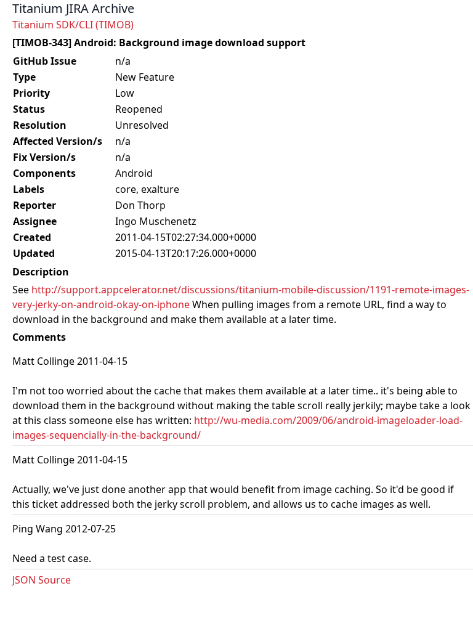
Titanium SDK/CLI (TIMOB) (73, 24)
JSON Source (41, 580)
